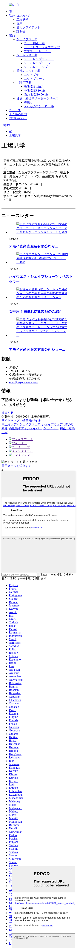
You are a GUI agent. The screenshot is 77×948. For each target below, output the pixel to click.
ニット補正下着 (34, 43)
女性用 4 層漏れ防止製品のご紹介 (35, 311)
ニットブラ (31, 74)
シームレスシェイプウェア (42, 47)
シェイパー (50, 428)
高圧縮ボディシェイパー (25, 428)
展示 (19, 23)
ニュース (15, 110)
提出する (7, 412)
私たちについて (19, 15)
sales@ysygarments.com (23, 382)
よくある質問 (18, 114)
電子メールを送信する (16, 465)
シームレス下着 (26, 55)
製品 (12, 35)
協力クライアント (28, 27)
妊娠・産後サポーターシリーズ (37, 98)
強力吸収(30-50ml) (36, 94)
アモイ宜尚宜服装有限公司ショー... (37, 349)
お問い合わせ (18, 118)
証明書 (20, 31)
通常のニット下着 (28, 70)
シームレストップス (37, 66)
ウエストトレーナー (37, 51)
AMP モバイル (31, 420)
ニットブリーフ (34, 78)
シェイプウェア (26, 39)
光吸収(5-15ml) (33, 86)
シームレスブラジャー (39, 59)
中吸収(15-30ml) (34, 90)
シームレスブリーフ (37, 63)
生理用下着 (23, 82)
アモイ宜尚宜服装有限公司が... (33, 246)
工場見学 (22, 19)
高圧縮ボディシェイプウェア (20, 424)
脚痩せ (28, 102)
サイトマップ (10, 420)
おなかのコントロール (39, 106)
